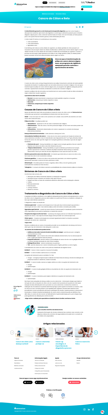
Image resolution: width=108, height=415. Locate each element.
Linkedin (77, 27)
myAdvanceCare (88, 6)
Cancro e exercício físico (82, 343)
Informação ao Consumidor (41, 373)
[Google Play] (39, 382)
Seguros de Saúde (18, 360)
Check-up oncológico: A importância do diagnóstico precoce (63, 345)
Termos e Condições (39, 360)
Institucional (62, 2)
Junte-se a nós (58, 363)
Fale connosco (58, 360)
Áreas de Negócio (62, 6)
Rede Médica (71, 6)
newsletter (15, 299)
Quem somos (39, 6)
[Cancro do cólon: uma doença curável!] (24, 332)
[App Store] (28, 382)
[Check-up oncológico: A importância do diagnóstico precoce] (64, 332)
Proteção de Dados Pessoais (41, 363)
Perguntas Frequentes (60, 365)
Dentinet (78, 360)
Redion (78, 363)
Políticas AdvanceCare (40, 365)
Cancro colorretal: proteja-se (43, 343)
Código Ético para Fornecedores (42, 371)
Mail (79, 27)
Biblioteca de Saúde (48, 14)
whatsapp (82, 27)
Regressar (28, 27)
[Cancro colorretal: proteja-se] (44, 332)
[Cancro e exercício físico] (84, 332)
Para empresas (52, 2)
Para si (44, 2)
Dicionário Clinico (61, 14)
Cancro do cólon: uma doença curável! (24, 343)
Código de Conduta (39, 368)
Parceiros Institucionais (50, 6)
